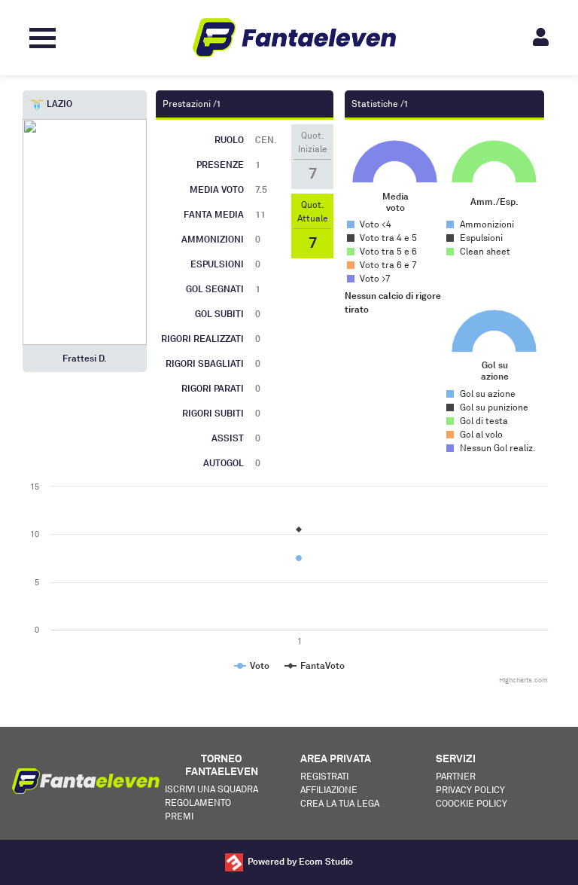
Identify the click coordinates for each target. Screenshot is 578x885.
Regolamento (198, 802)
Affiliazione (328, 789)
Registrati (324, 776)
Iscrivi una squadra (211, 789)
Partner (456, 776)
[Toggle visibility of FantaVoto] (314, 665)
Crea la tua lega (339, 803)
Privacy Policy (470, 789)
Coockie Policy (471, 803)
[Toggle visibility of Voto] (251, 665)
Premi (179, 816)
